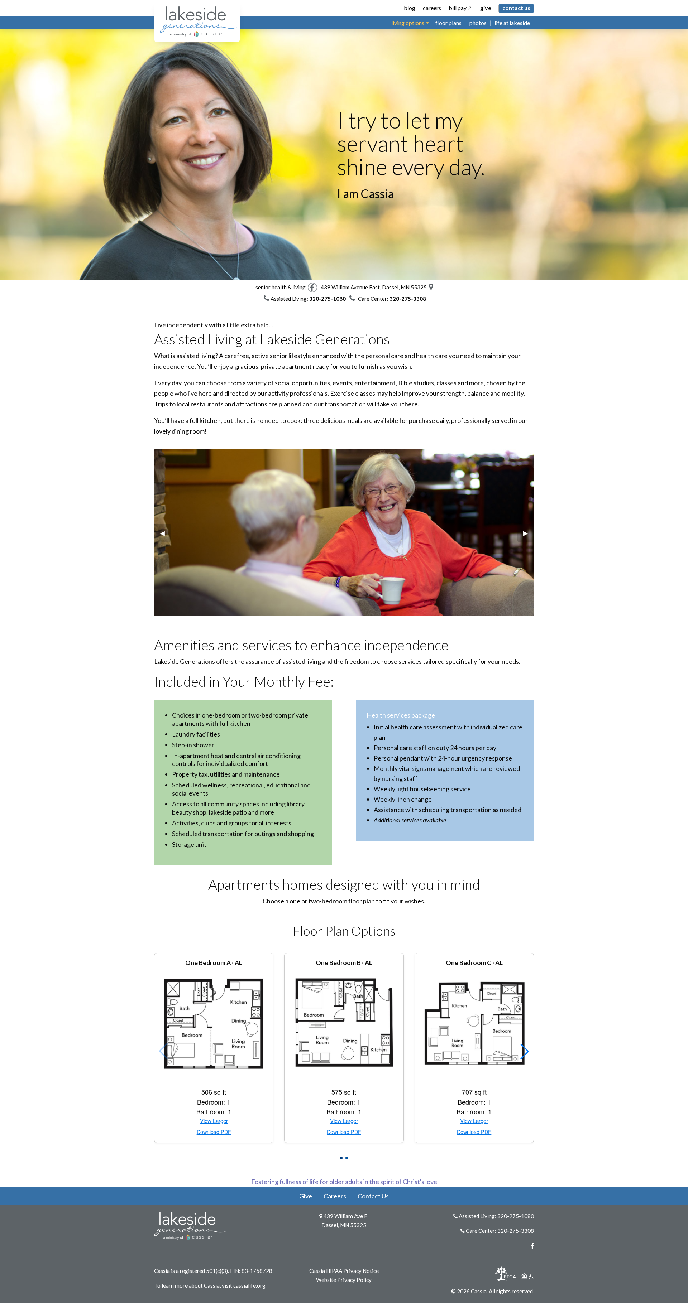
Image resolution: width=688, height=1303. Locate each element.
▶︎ (528, 533)
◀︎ (165, 533)
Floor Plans (448, 22)
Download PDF (214, 1132)
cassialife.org (249, 1285)
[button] (341, 1158)
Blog (409, 8)
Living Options (407, 22)
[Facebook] (312, 287)
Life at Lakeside (512, 22)
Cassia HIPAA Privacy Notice (344, 1271)
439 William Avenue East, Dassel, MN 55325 (375, 287)
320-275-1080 (515, 1216)
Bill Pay (458, 8)
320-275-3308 (515, 1230)
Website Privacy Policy (344, 1280)
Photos (478, 22)
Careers (432, 8)
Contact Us (516, 7)
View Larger (214, 1120)
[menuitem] (409, 23)
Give (485, 8)
